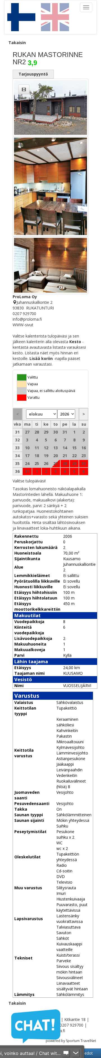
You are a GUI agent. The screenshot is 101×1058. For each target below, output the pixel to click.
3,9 (32, 63)
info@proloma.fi (27, 319)
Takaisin (17, 42)
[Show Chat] (66, 1053)
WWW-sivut (23, 324)
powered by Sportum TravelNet (71, 1040)
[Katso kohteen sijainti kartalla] (15, 302)
